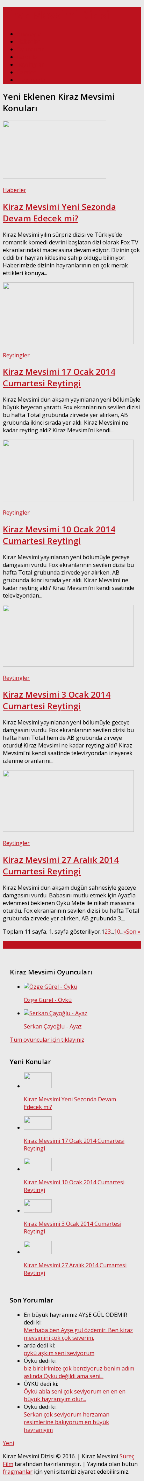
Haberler (28, 41)
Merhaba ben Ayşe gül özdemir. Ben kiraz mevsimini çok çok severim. (78, 1334)
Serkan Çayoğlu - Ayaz (53, 1026)
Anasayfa (29, 34)
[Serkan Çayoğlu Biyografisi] (55, 1013)
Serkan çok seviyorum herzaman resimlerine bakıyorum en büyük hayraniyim (66, 1422)
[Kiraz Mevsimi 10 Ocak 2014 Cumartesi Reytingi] (68, 499)
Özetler (26, 72)
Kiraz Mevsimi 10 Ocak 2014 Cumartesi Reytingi (59, 534)
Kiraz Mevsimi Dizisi (56, 14)
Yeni (8, 1443)
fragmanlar (18, 1471)
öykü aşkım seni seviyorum (59, 1353)
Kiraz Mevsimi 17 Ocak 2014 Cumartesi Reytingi (59, 377)
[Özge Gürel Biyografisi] (50, 986)
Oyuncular (30, 49)
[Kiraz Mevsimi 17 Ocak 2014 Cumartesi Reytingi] (68, 342)
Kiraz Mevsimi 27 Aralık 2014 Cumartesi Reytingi (61, 865)
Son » (133, 931)
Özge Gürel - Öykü (48, 1000)
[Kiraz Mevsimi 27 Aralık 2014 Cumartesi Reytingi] (68, 830)
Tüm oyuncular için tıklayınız (47, 1039)
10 (117, 931)
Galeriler (28, 57)
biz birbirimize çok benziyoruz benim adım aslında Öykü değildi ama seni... (79, 1372)
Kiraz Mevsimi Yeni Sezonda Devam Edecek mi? (59, 212)
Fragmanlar (32, 80)
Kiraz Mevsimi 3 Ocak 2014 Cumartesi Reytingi (56, 700)
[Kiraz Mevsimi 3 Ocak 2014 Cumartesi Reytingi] (68, 664)
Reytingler (30, 64)
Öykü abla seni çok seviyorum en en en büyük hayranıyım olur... (74, 1395)
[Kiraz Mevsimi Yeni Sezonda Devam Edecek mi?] (54, 177)
